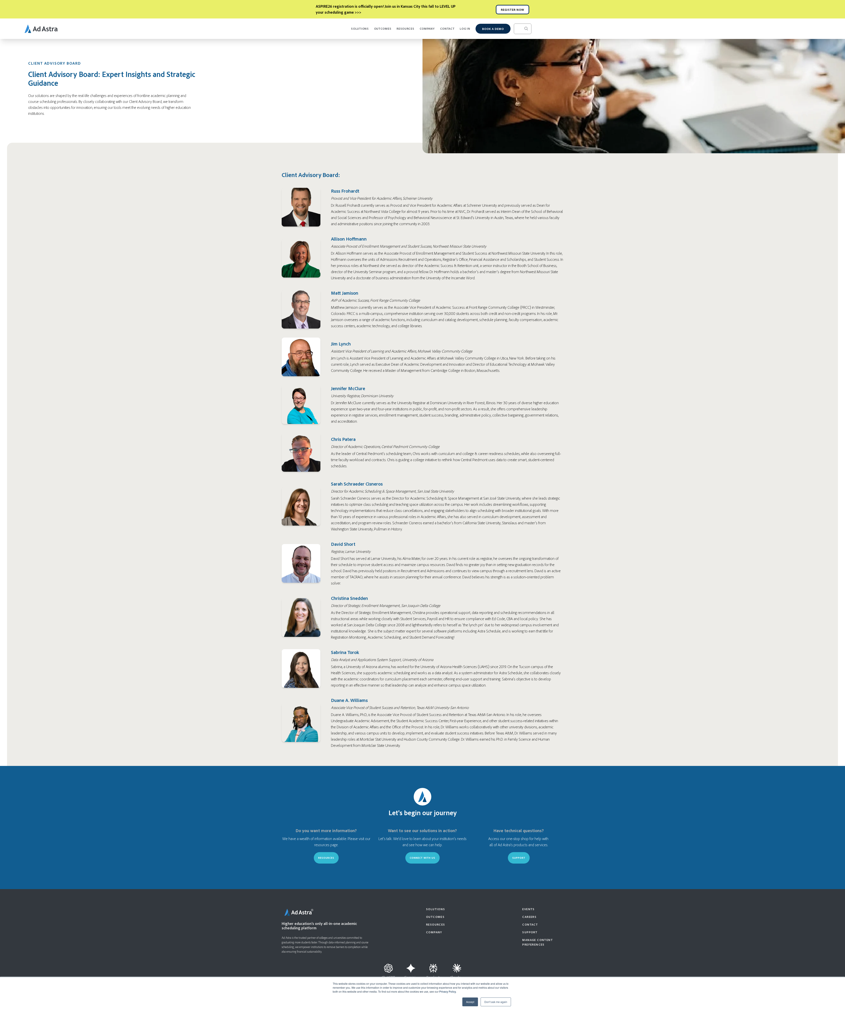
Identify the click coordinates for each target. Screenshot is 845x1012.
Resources (405, 28)
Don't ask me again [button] (495, 1002)
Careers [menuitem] (529, 917)
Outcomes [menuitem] (435, 917)
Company (427, 28)
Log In (465, 28)
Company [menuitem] (434, 932)
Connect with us (422, 857)
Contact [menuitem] (530, 924)
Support (518, 857)
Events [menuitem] (528, 909)
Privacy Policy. (447, 991)
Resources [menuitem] (435, 924)
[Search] (529, 29)
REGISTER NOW (512, 9)
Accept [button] (470, 1002)
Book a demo (493, 29)
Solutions (360, 28)
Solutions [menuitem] (435, 909)
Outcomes (382, 28)
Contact (447, 28)
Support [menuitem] (529, 932)
